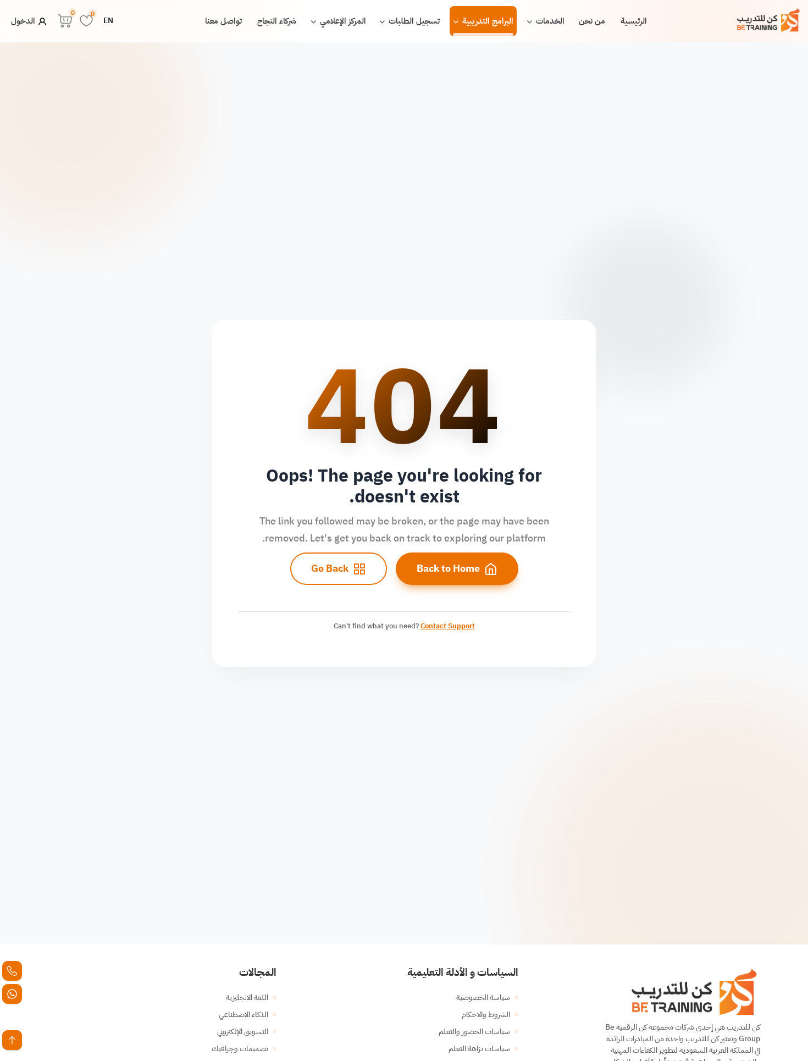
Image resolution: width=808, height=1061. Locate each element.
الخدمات (549, 21)
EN (108, 20)
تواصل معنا (223, 21)
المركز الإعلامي (342, 21)
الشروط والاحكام (486, 1014)
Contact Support (447, 626)
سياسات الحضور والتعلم (474, 1031)
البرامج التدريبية (486, 21)
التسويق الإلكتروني (242, 1031)
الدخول (24, 21)
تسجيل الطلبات (413, 21)
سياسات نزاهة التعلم (479, 1048)
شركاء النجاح (276, 21)
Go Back (329, 568)
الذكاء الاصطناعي (243, 1014)
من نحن (592, 21)
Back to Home (448, 568)
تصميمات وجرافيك (240, 1048)
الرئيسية (634, 21)
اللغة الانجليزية (247, 997)
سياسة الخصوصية (483, 997)
